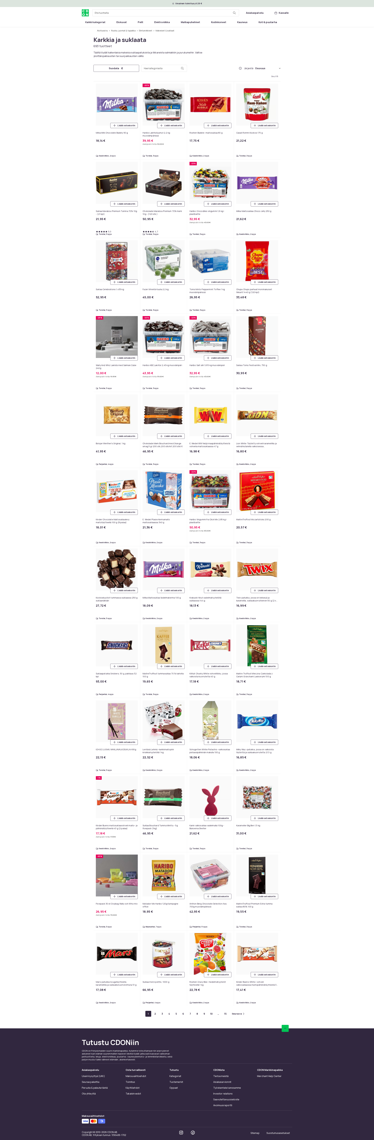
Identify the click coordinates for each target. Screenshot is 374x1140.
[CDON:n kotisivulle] (85, 12)
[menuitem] (95, 22)
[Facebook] (193, 1132)
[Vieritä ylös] (285, 1028)
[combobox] (165, 12)
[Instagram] (181, 1132)
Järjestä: (249, 68)
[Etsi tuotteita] (234, 12)
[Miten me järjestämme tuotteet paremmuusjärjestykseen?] (240, 68)
